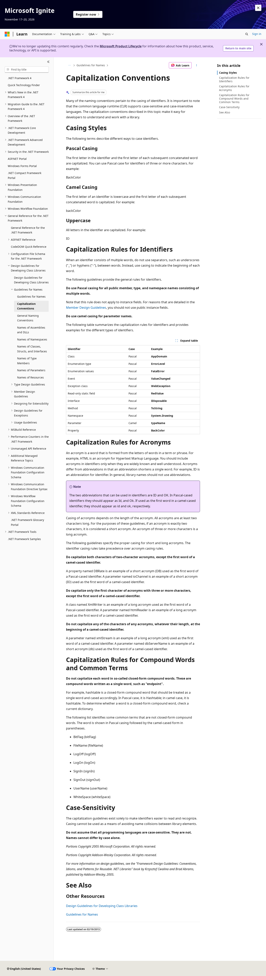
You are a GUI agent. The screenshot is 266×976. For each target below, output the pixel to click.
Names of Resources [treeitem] (30, 377)
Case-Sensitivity (229, 107)
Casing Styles (228, 72)
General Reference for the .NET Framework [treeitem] (28, 230)
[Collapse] (48, 62)
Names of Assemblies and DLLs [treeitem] (31, 330)
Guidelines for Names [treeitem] (31, 296)
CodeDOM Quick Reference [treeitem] (28, 246)
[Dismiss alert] (258, 8)
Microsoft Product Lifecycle (121, 46)
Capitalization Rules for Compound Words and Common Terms (234, 98)
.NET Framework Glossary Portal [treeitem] (27, 522)
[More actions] (196, 65)
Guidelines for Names (91, 65)
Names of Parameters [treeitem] (31, 370)
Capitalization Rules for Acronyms (234, 88)
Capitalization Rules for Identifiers (234, 79)
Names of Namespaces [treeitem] (32, 339)
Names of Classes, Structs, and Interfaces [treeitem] (32, 349)
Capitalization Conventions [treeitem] (26, 306)
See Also (224, 112)
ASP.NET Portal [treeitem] (17, 159)
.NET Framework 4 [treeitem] (19, 78)
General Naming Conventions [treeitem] (28, 318)
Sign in (256, 34)
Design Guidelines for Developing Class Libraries (101, 906)
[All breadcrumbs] (69, 65)
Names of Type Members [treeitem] (27, 360)
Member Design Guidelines (86, 307)
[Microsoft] (7, 34)
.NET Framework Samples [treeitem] (24, 539)
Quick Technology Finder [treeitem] (24, 85)
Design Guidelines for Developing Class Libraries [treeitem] (31, 280)
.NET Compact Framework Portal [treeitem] (24, 175)
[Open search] (247, 34)
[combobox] (27, 69)
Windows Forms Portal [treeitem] (22, 166)
